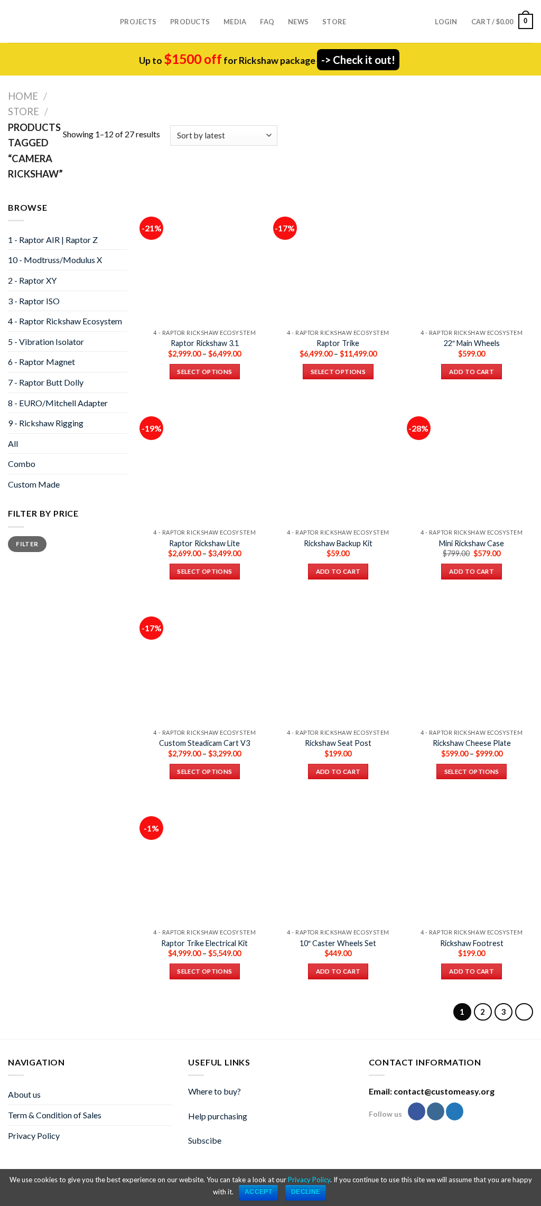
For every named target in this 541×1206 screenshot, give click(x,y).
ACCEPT (258, 1191)
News (298, 21)
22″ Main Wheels (472, 343)
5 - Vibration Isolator (46, 341)
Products (190, 21)
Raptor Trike (337, 343)
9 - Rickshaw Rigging (45, 423)
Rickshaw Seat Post (338, 742)
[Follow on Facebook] (416, 1111)
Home (23, 96)
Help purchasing (217, 1116)
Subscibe (204, 1140)
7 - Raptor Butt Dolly (45, 382)
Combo (21, 464)
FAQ (267, 21)
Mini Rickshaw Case (471, 543)
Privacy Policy (34, 1135)
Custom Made (34, 484)
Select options (204, 371)
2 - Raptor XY (32, 280)
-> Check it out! (358, 59)
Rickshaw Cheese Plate (472, 742)
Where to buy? (214, 1091)
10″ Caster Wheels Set (338, 943)
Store (334, 21)
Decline (306, 1191)
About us (24, 1094)
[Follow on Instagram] (435, 1111)
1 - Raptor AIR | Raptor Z (53, 240)
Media (234, 21)
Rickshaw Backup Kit (338, 543)
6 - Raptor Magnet (41, 362)
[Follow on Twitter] (454, 1111)
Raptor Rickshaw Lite (204, 543)
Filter (27, 544)
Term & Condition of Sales (54, 1115)
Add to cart (471, 371)
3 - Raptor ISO (34, 301)
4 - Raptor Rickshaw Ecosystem (65, 321)
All (13, 443)
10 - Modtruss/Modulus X (55, 260)
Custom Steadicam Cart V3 (204, 742)
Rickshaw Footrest (471, 943)
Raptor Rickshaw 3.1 (205, 343)
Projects (138, 21)
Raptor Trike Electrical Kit (204, 943)
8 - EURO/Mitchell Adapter (58, 403)
